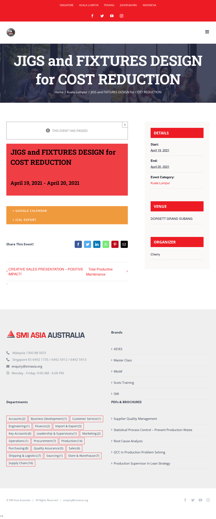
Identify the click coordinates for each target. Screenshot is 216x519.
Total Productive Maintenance (99, 272)
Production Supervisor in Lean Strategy (142, 463)
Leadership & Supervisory (57, 433)
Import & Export (68, 426)
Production (71, 441)
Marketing (91, 433)
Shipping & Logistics (25, 456)
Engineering (19, 426)
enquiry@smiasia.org (27, 366)
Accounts (17, 419)
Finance (42, 426)
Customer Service (86, 419)
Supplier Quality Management (135, 418)
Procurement (45, 441)
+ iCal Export (24, 220)
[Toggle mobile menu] (207, 32)
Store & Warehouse (83, 456)
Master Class (123, 360)
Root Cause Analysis (128, 441)
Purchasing (18, 448)
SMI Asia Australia (19, 500)
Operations (18, 441)
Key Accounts (20, 433)
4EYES (118, 349)
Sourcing (54, 456)
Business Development (49, 419)
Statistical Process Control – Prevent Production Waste (153, 430)
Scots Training (124, 382)
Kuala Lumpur (160, 183)
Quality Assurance (48, 448)
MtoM (118, 371)
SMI (116, 394)
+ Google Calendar (29, 211)
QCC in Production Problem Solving (139, 452)
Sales (74, 448)
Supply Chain (21, 463)
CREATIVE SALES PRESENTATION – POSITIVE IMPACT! (45, 271)
